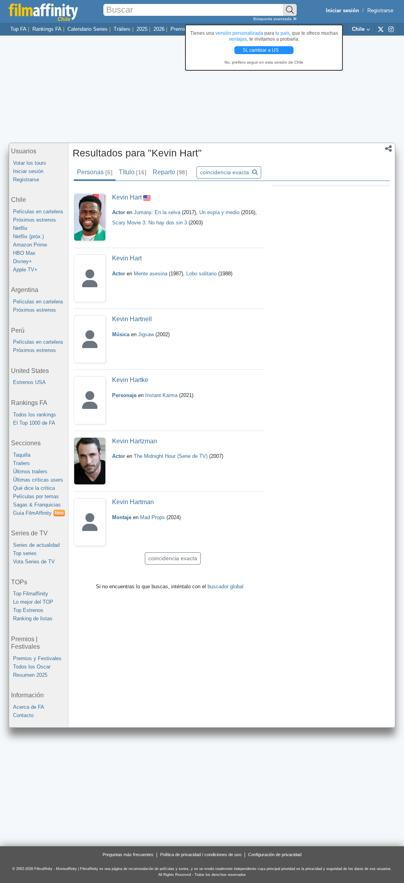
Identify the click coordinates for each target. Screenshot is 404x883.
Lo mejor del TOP (33, 602)
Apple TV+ (25, 270)
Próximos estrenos (34, 220)
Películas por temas (36, 496)
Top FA (18, 29)
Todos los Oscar (31, 667)
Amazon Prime (30, 245)
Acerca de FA (28, 707)
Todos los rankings (34, 415)
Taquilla (21, 455)
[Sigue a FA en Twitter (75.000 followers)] (380, 28)
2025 (142, 29)
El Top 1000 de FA (34, 423)
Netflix (20, 228)
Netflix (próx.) (28, 236)
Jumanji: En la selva (158, 212)
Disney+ (22, 261)
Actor (118, 212)
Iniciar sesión (28, 171)
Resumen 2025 (30, 675)
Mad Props (153, 517)
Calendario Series (87, 29)
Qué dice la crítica (34, 488)
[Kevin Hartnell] (90, 339)
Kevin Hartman (133, 502)
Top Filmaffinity (30, 594)
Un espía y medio (220, 212)
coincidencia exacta (225, 172)
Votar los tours (29, 163)
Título (132, 172)
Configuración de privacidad (274, 854)
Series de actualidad (36, 545)
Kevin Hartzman (134, 441)
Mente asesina (151, 274)
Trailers (21, 463)
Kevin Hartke (130, 380)
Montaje (121, 517)
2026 (159, 29)
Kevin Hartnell (132, 319)
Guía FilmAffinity (38, 513)
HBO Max (24, 253)
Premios (179, 29)
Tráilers (122, 29)
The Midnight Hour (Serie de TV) (171, 456)
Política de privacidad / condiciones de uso (200, 854)
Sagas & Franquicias (37, 505)
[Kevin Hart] (90, 217)
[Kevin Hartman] (90, 522)
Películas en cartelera (38, 212)
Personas (94, 172)
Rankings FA (47, 29)
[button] (388, 149)
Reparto (170, 172)
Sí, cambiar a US (261, 50)
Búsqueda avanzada (273, 19)
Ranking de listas (32, 618)
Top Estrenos (28, 610)
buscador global (225, 586)
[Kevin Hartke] (90, 400)
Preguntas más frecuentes (128, 854)
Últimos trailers (30, 471)
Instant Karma (162, 395)
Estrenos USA (29, 382)
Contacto (23, 715)
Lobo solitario (202, 274)
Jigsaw (146, 334)
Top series (25, 553)
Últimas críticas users (38, 480)
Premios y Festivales (37, 658)
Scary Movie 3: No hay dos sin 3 (150, 223)
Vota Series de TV (34, 562)
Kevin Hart (127, 197)
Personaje (124, 395)
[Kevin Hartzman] (90, 461)
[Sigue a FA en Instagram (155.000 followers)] (391, 28)
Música (120, 334)
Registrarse (380, 10)
